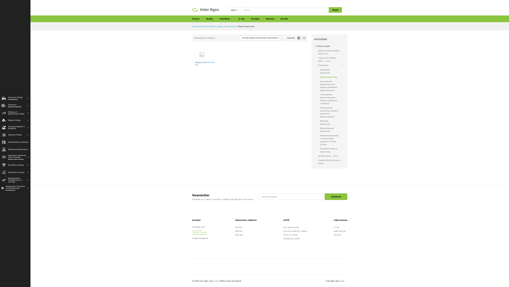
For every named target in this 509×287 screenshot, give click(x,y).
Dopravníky (323, 65)
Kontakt (255, 19)
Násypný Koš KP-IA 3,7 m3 (205, 63)
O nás (242, 19)
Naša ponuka (340, 231)
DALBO (284, 19)
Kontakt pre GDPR (291, 239)
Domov (196, 19)
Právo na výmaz (290, 235)
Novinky (238, 227)
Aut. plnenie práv (291, 227)
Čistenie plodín (323, 46)
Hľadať (335, 10)
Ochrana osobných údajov (295, 231)
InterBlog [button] (224, 19)
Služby (209, 19)
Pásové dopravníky (328, 77)
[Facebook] (193, 246)
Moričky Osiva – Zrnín (328, 156)
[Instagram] (201, 246)
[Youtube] (197, 246)
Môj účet (239, 235)
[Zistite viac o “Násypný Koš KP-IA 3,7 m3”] (203, 58)
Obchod (270, 19)
